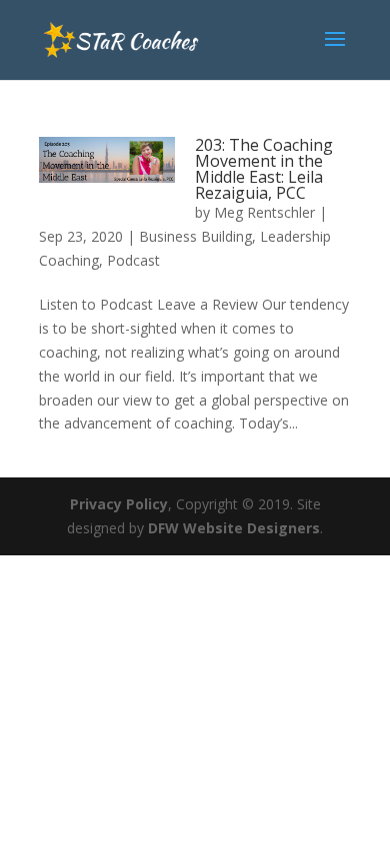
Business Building (195, 236)
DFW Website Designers (234, 527)
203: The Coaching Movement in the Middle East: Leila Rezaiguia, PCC (264, 169)
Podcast (133, 260)
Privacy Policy (119, 503)
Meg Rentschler (264, 212)
